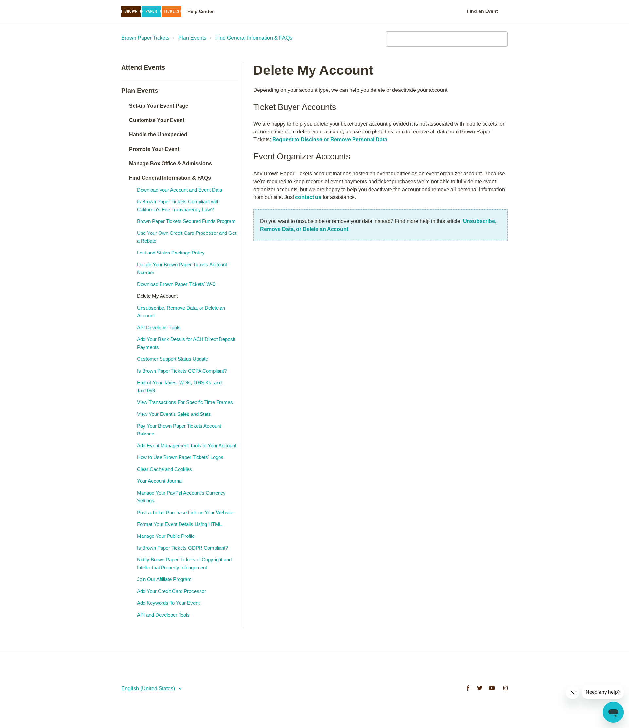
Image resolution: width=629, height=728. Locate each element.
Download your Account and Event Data (179, 189)
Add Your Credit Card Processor (171, 591)
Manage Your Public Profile (166, 536)
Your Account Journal (159, 481)
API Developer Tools (159, 327)
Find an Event (482, 11)
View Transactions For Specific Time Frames (185, 402)
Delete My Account (157, 296)
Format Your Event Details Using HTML (179, 524)
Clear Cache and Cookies (164, 469)
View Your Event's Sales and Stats (174, 414)
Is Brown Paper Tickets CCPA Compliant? (182, 371)
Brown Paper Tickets (145, 38)
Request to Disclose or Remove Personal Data (329, 139)
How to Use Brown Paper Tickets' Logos (180, 457)
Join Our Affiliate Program (164, 579)
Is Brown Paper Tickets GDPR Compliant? (182, 548)
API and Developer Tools (163, 614)
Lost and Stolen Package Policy (171, 252)
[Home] (151, 11)
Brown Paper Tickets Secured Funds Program (186, 221)
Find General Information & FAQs (253, 38)
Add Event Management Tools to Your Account (186, 445)
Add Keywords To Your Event (168, 603)
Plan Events (192, 38)
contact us (308, 197)
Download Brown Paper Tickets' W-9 (176, 284)
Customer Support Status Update (172, 359)
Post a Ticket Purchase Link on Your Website (185, 512)
